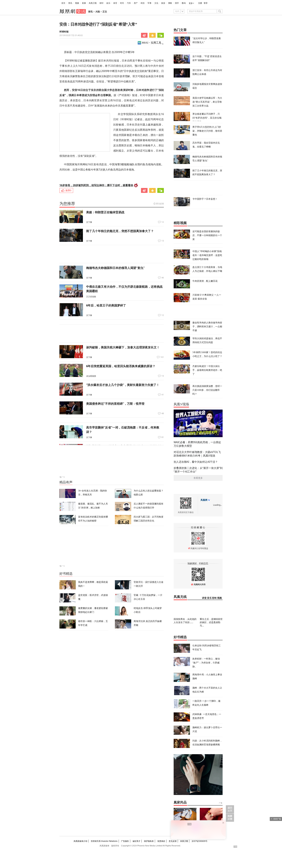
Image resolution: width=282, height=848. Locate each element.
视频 (77, 3)
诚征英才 (136, 841)
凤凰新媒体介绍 (80, 841)
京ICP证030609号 (199, 841)
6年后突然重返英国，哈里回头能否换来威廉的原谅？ (120, 366)
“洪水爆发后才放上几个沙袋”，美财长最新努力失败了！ (122, 385)
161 (162, 357)
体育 (115, 3)
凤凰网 (204, 500)
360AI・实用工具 (151, 42)
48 (163, 413)
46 (163, 277)
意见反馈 (173, 841)
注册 (200, 3)
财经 (101, 3)
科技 (143, 3)
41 (163, 394)
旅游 (163, 3)
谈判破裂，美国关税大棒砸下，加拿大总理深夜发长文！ (123, 347)
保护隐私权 (149, 841)
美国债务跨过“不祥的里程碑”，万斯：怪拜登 (115, 403)
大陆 (97, 11)
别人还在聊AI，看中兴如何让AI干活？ (196, 462)
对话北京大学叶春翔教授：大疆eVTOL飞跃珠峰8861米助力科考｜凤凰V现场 (197, 453)
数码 (184, 3)
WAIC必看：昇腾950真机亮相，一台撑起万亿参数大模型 (197, 444)
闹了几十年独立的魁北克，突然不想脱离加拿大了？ (120, 231)
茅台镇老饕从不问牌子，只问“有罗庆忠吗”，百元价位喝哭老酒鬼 (206, 117)
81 (163, 437)
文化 (156, 3)
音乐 (209, 598)
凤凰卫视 (93, 3)
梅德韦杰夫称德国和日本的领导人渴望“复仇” (115, 268)
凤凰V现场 (181, 404)
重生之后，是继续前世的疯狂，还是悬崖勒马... (211, 622)
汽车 (129, 3)
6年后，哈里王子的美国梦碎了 (106, 305)
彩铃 (214, 598)
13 (163, 241)
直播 (84, 3)
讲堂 (204, 598)
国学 (177, 3)
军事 (149, 3)
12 (163, 222)
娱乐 (108, 3)
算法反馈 (160, 203)
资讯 (70, 3)
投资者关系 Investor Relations (104, 841)
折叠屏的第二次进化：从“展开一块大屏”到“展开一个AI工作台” (198, 469)
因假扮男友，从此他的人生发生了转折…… (185, 620)
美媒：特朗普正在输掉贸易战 (105, 212)
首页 (63, 3)
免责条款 (161, 841)
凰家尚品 (180, 802)
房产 (136, 3)
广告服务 (125, 841)
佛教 (170, 3)
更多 (191, 3)
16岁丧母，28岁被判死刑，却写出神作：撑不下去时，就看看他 (96, 185)
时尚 (122, 3)
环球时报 (64, 32)
